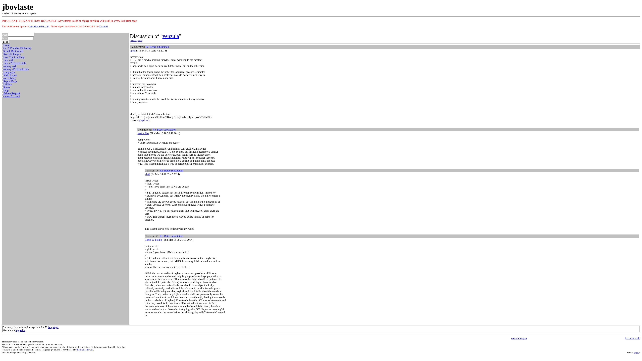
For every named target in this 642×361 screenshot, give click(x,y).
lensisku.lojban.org (39, 26)
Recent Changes (12, 54)
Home (6, 45)
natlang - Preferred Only (16, 69)
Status (6, 87)
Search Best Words (13, 51)
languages (53, 327)
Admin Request (11, 93)
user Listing (9, 78)
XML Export (10, 75)
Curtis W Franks (153, 239)
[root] (139, 40)
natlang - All (9, 66)
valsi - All (8, 60)
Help (6, 90)
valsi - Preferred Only (14, 63)
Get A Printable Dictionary (17, 48)
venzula (171, 36)
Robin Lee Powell (85, 349)
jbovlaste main (632, 338)
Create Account (11, 96)
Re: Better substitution (157, 46)
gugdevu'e (144, 120)
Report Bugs (10, 81)
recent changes (519, 338)
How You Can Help (13, 57)
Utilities (7, 84)
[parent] (133, 40)
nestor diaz (143, 133)
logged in (20, 330)
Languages (9, 72)
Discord (103, 26)
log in (636, 352)
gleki (133, 50)
